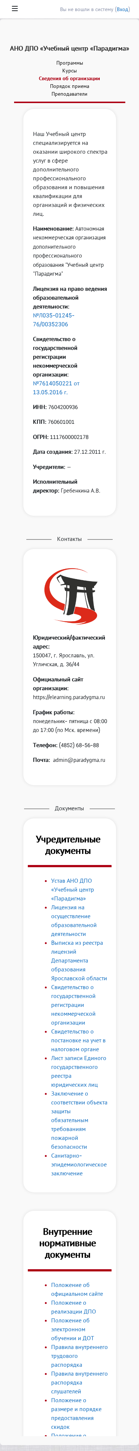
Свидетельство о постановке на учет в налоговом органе (78, 1040)
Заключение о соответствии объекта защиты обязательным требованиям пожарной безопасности (79, 1120)
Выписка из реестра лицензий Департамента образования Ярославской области (79, 960)
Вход (122, 9)
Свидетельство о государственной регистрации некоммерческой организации (73, 1004)
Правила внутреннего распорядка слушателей (79, 1382)
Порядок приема (69, 86)
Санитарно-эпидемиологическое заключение (79, 1164)
